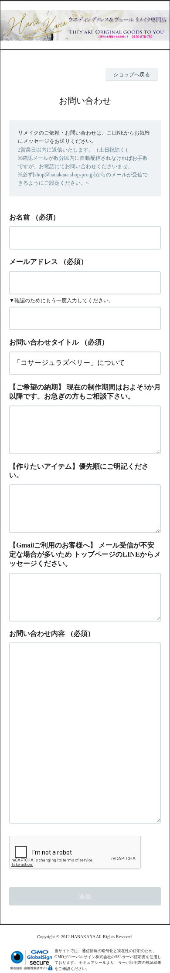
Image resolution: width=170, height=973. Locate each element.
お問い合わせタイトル (44, 342)
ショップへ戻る (131, 74)
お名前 (19, 217)
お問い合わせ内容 (37, 633)
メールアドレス (33, 261)
